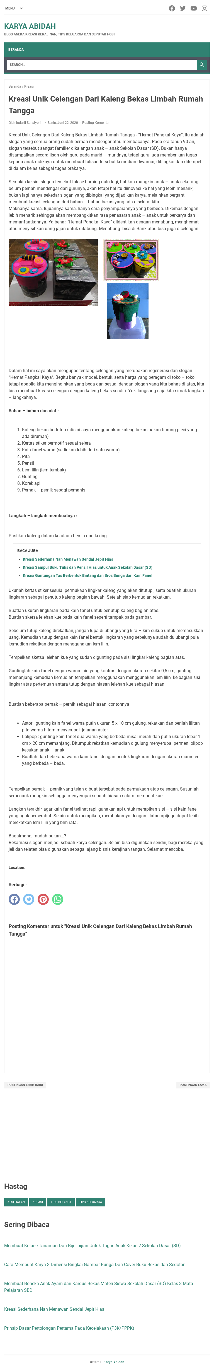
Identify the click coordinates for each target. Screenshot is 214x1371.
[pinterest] (43, 899)
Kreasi (38, 1202)
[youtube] (194, 8)
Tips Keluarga (90, 1202)
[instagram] (205, 8)
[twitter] (183, 8)
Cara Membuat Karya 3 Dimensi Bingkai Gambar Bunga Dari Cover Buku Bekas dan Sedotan (95, 1264)
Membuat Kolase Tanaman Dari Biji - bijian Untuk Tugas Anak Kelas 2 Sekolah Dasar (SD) (92, 1245)
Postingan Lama (193, 1085)
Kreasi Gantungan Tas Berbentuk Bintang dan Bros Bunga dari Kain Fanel (87, 575)
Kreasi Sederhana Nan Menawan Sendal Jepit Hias (68, 559)
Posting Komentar (96, 123)
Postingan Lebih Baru (25, 1085)
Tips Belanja (61, 1202)
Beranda (16, 50)
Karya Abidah (30, 26)
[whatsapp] (57, 899)
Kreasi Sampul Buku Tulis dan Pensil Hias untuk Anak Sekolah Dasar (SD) (87, 567)
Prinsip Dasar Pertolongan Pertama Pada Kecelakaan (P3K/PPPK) (69, 1328)
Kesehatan (16, 1202)
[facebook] (172, 8)
